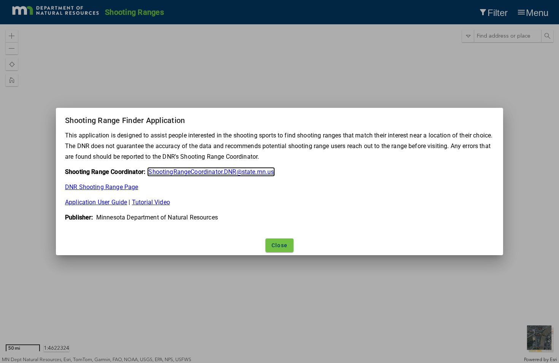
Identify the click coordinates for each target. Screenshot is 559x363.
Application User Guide (96, 202)
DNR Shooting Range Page (101, 187)
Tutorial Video (151, 202)
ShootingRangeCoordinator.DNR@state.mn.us (211, 171)
